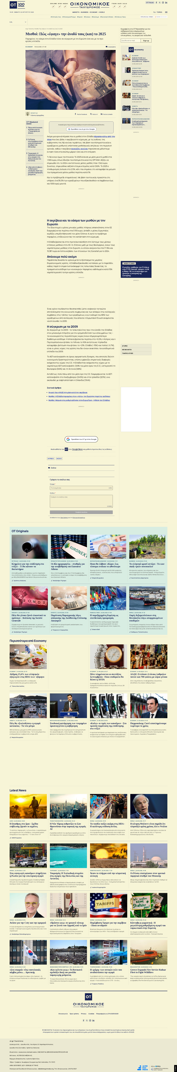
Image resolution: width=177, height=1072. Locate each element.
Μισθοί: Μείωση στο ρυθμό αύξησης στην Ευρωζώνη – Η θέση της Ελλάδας (79, 400)
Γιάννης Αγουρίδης (37, 115)
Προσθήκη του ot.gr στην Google (83, 129)
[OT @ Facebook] (156, 2)
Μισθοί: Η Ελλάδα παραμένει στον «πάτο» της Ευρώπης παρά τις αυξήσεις (79, 396)
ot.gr (27, 29)
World (102, 12)
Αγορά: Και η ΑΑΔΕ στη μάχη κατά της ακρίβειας (68, 392)
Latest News (18, 790)
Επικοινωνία (63, 1014)
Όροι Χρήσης (64, 518)
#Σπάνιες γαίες (120, 17)
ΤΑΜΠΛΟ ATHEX (127, 353)
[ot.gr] (89, 8)
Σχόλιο (52, 493)
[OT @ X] (160, 2)
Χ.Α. (11, 22)
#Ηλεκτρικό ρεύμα (69, 17)
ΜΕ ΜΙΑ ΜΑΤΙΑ (127, 350)
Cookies (91, 1014)
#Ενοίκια (87, 17)
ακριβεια (51, 459)
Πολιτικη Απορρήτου (79, 518)
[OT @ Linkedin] (166, 2)
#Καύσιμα (95, 17)
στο (76, 449)
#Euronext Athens (106, 17)
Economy (93, 12)
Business (84, 12)
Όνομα (52, 484)
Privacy (83, 1014)
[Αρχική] (17, 5)
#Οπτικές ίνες (56, 17)
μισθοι (59, 459)
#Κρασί (80, 17)
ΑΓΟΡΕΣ (125, 346)
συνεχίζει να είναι (79, 148)
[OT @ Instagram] (163, 2)
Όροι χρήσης (74, 1014)
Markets (75, 12)
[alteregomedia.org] (142, 1070)
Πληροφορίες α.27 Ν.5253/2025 (107, 1014)
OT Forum (150, 2)
